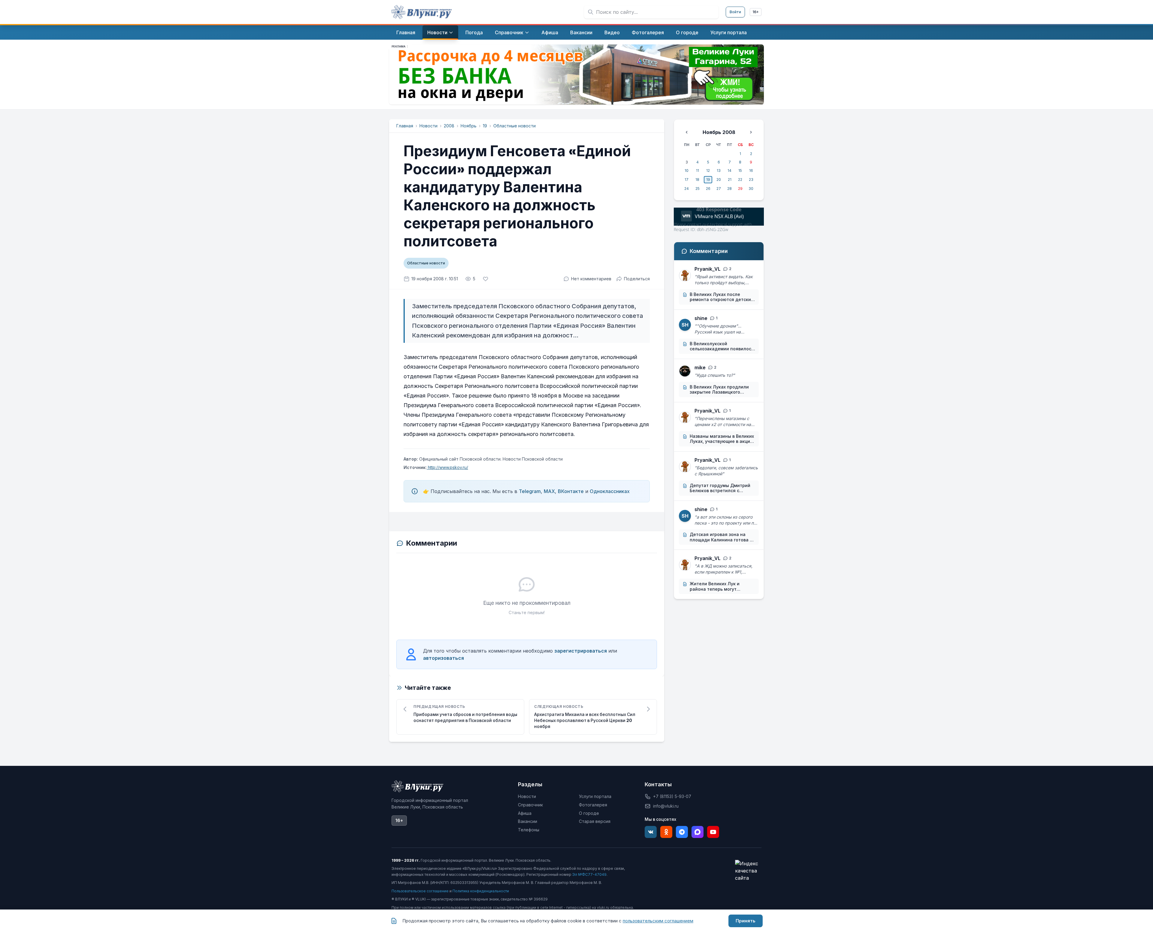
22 (740, 179)
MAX (549, 491)
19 (485, 125)
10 (686, 170)
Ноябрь (469, 125)
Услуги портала (595, 796)
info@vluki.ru (666, 806)
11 (697, 170)
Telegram (530, 491)
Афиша (524, 813)
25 (697, 188)
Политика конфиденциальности (480, 891)
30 (751, 188)
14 (729, 170)
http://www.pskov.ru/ (447, 467)
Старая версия (594, 821)
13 (719, 170)
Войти (735, 12)
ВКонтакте (571, 491)
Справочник (530, 804)
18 (697, 179)
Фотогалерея (593, 804)
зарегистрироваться (580, 651)
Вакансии (527, 821)
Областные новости (514, 125)
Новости (428, 125)
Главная (404, 125)
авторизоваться (443, 658)
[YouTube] (713, 832)
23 (751, 179)
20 (718, 179)
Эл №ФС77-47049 (589, 874)
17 (686, 179)
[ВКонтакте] (651, 832)
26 (708, 188)
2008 (449, 125)
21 (729, 179)
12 (708, 170)
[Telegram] (682, 832)
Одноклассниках (610, 491)
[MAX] (697, 832)
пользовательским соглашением (658, 921)
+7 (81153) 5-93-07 (672, 796)
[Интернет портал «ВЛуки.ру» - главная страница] (422, 12)
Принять (745, 921)
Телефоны (528, 829)
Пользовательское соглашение (420, 891)
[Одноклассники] (666, 832)
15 (740, 170)
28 (729, 188)
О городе (589, 813)
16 (751, 170)
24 (686, 188)
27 (718, 188)
